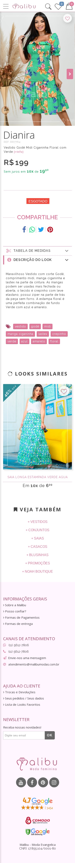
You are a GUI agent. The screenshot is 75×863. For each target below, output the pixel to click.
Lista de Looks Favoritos (22, 705)
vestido (20, 326)
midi (47, 326)
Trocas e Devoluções (19, 692)
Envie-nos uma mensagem (27, 658)
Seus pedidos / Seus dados (24, 698)
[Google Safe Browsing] (37, 831)
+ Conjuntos (37, 530)
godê (35, 326)
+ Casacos (37, 546)
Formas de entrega (18, 624)
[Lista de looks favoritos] (58, 6)
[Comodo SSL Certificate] (37, 820)
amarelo (39, 341)
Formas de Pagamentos (22, 617)
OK (50, 735)
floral (54, 341)
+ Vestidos (38, 522)
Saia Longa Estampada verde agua (38, 477)
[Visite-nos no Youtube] (21, 782)
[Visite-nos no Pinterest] (43, 782)
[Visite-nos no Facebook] (32, 782)
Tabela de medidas (31, 251)
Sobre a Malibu (15, 605)
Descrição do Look (31, 260)
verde (12, 341)
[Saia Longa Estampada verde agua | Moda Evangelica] (37, 427)
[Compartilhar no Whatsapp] (32, 230)
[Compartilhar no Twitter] (41, 230)
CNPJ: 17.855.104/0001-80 (37, 848)
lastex (42, 334)
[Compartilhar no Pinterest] (50, 230)
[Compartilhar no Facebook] (24, 230)
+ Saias (37, 538)
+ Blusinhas (37, 555)
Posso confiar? (15, 611)
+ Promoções (37, 563)
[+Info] (19, 151)
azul (24, 341)
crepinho (59, 334)
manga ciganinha (20, 334)
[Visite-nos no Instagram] (54, 782)
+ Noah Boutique (37, 571)
